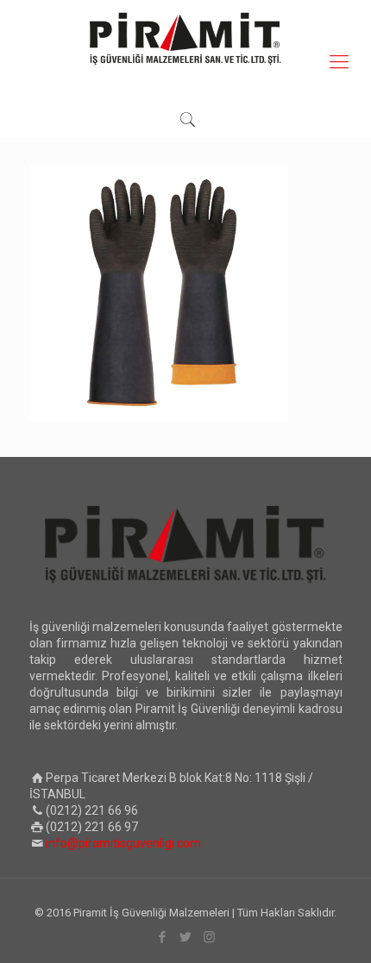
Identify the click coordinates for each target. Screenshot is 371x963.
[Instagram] (209, 937)
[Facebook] (163, 937)
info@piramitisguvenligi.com (123, 843)
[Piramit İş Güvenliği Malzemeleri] (185, 39)
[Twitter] (186, 937)
